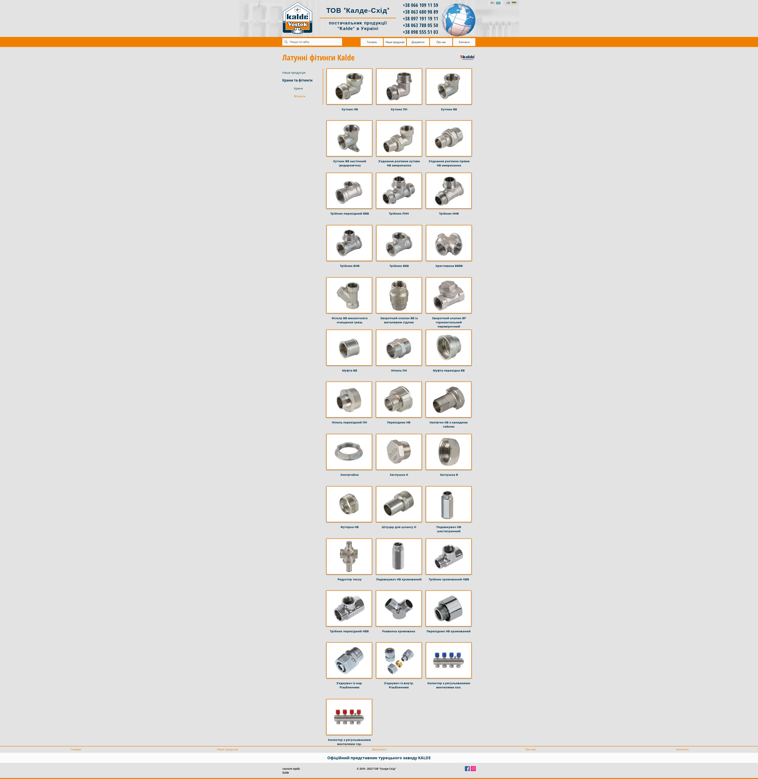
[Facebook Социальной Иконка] (467, 768)
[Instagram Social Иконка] (473, 768)
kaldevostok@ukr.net (281, 41)
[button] (308, 96)
